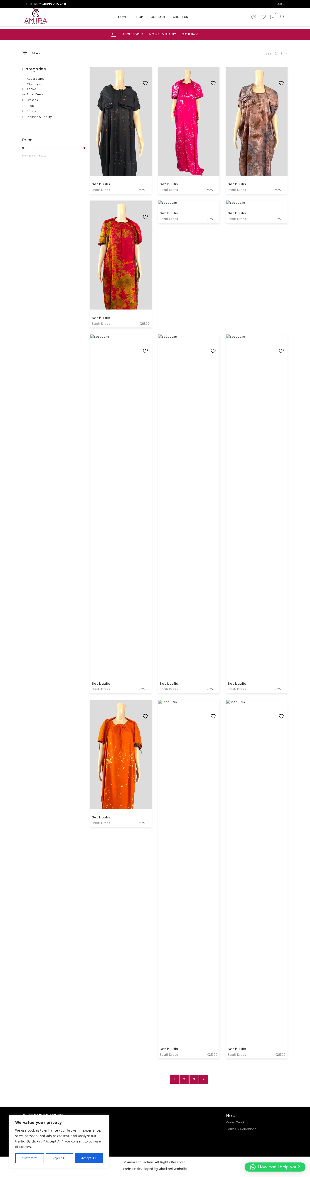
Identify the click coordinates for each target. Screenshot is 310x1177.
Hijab (30, 106)
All (113, 34)
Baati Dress (35, 94)
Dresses (32, 100)
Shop (139, 17)
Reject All (59, 1158)
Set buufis (101, 184)
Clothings (190, 34)
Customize (30, 1158)
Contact (158, 17)
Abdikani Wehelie (173, 1169)
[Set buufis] (121, 389)
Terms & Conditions (241, 1129)
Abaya (32, 89)
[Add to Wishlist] (146, 74)
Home (122, 17)
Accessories (132, 34)
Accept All (88, 1158)
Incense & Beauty (162, 34)
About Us (180, 17)
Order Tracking (237, 1122)
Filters (31, 53)
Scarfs (31, 111)
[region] (59, 1141)
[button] (275, 1167)
